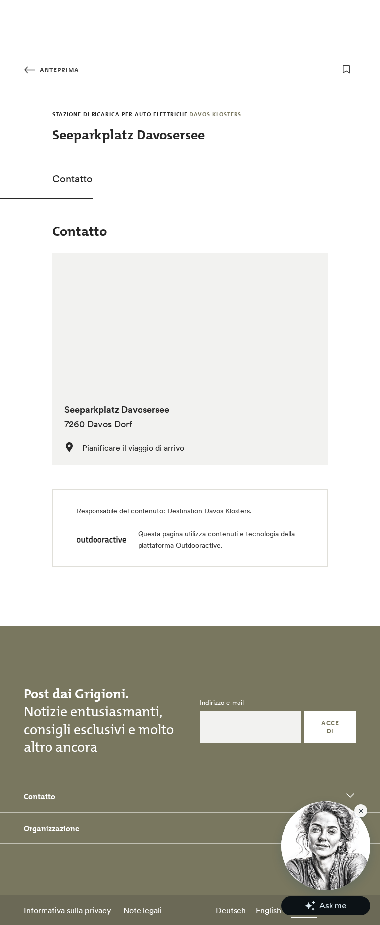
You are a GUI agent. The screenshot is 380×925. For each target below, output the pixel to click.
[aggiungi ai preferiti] (346, 69)
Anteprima (58, 70)
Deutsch (231, 910)
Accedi (330, 727)
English (268, 910)
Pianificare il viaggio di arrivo (133, 448)
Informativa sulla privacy (67, 910)
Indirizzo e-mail (222, 703)
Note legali (142, 910)
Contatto (72, 178)
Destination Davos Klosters (208, 511)
